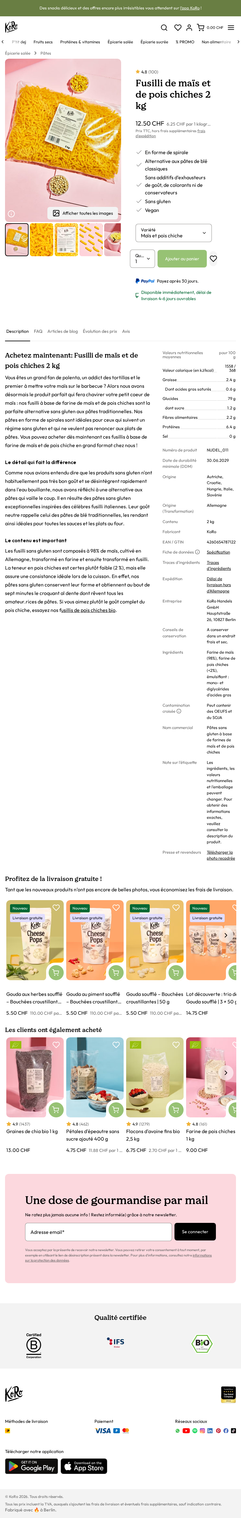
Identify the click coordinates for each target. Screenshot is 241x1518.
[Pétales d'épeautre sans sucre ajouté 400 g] (95, 1095)
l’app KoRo (190, 7)
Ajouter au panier (182, 259)
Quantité (140, 255)
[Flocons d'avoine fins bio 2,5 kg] (155, 1095)
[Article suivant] (114, 239)
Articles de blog (62, 331)
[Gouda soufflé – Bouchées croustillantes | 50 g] (155, 958)
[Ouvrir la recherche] (164, 27)
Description (17, 331)
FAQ (38, 331)
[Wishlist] (178, 27)
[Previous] (2, 41)
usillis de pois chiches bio (88, 610)
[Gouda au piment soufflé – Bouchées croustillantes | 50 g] (95, 958)
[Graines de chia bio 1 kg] (35, 1095)
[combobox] (171, 235)
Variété (148, 230)
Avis (126, 331)
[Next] (238, 41)
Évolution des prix (100, 331)
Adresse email (47, 1232)
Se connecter (195, 1231)
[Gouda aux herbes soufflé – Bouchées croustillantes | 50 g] (35, 958)
